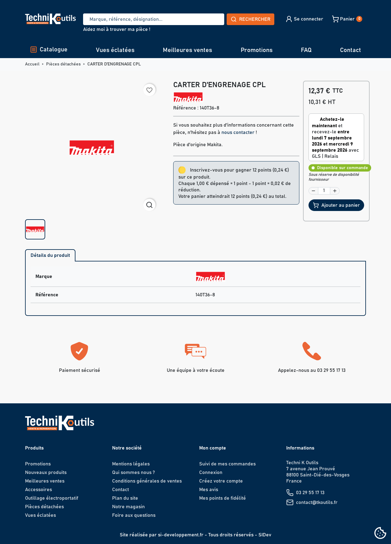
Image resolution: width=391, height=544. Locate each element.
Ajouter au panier (340, 205)
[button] (304, 18)
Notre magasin (128, 506)
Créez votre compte (221, 481)
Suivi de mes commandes (227, 463)
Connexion (210, 472)
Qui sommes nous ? (133, 472)
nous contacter (237, 132)
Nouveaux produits (46, 472)
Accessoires (38, 489)
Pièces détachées (44, 506)
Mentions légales (131, 463)
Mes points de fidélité (222, 498)
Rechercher (254, 19)
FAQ (306, 50)
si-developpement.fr (180, 534)
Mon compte (212, 448)
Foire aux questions (133, 515)
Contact (350, 50)
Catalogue (54, 49)
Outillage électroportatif (51, 498)
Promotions (256, 50)
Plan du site (125, 498)
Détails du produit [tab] (50, 255)
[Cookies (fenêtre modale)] (380, 533)
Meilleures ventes (187, 50)
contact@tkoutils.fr (317, 502)
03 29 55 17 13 (310, 492)
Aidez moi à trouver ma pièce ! (116, 29)
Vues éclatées (115, 50)
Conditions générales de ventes (147, 481)
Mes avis (208, 489)
